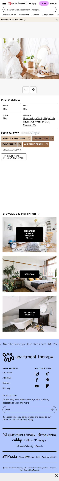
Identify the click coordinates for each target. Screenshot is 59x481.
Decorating (24, 14)
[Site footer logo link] (29, 357)
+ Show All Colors (11, 150)
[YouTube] (37, 386)
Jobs (38, 457)
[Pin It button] (33, 90)
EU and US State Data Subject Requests (38, 468)
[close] (56, 475)
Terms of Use (9, 419)
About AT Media (26, 457)
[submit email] (52, 409)
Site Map (7, 388)
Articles (35, 14)
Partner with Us (49, 457)
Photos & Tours (9, 14)
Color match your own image (15, 156)
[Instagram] (37, 374)
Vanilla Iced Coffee (14, 138)
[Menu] (4, 3)
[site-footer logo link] (10, 456)
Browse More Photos (12, 19)
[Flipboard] (47, 386)
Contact (6, 382)
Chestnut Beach (33, 144)
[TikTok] (47, 374)
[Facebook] (37, 380)
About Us (7, 377)
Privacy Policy (26, 419)
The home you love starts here (26, 344)
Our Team (7, 372)
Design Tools (47, 14)
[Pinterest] (47, 380)
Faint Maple (9, 144)
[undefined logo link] (22, 3)
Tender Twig (41, 138)
